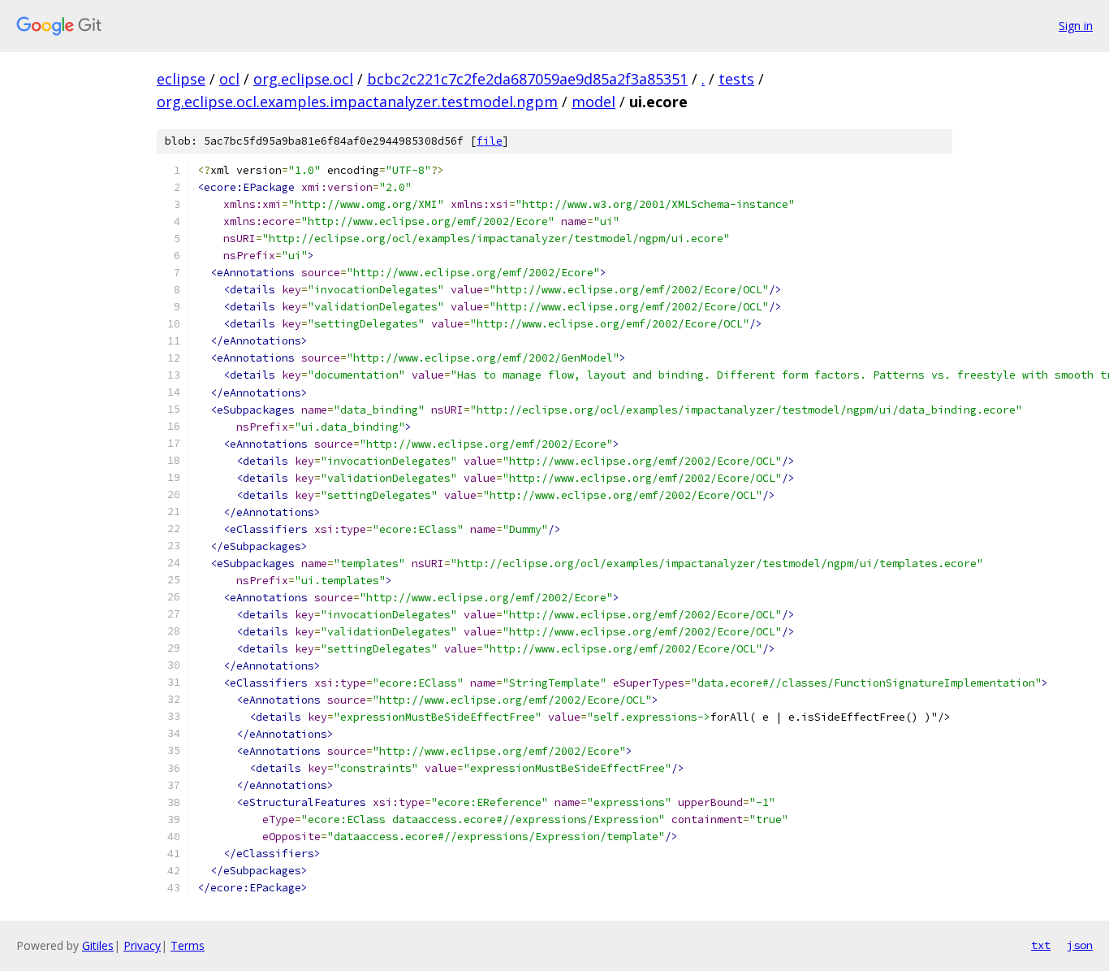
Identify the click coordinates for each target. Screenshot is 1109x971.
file (490, 141)
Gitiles (98, 945)
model (593, 101)
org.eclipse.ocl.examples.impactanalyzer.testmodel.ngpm (357, 101)
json (1080, 945)
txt (1041, 945)
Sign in (1076, 25)
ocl (229, 79)
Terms (187, 945)
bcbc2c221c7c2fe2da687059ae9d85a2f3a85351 (527, 79)
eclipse (181, 79)
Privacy (142, 945)
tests (736, 79)
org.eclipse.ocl (303, 79)
